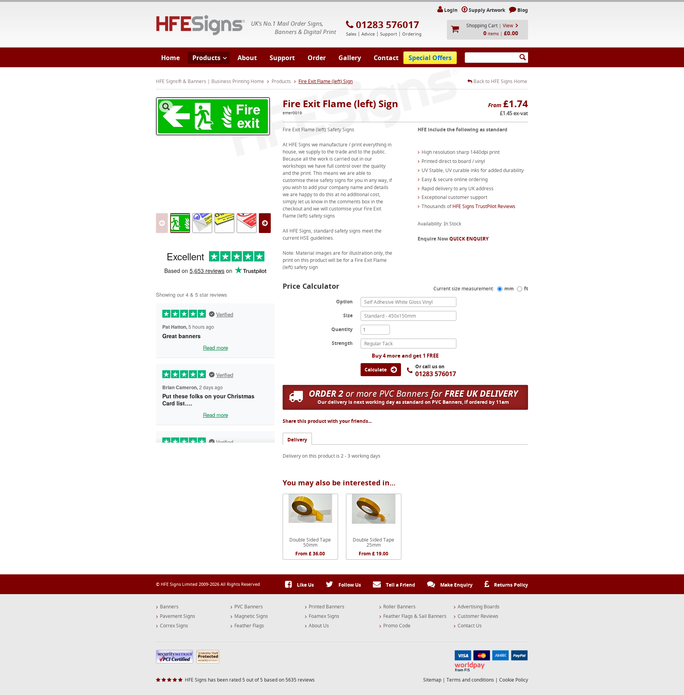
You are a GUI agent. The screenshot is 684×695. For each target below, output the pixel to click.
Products (206, 57)
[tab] (297, 438)
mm (509, 288)
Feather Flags (249, 626)
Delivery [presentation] (297, 439)
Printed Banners (326, 607)
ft (526, 288)
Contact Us (470, 626)
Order (317, 57)
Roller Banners (399, 607)
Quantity (342, 329)
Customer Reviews (478, 616)
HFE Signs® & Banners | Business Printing (200, 25)
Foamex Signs (324, 616)
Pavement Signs (177, 616)
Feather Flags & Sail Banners (414, 616)
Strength (342, 343)
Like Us (305, 584)
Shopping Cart (482, 25)
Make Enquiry (456, 584)
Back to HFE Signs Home (499, 81)
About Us (319, 626)
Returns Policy (510, 584)
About (247, 57)
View (508, 25)
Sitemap (432, 679)
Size (348, 315)
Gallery (349, 57)
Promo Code (396, 626)
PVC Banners (248, 607)
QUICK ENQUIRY (468, 238)
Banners (169, 607)
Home (170, 57)
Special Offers (430, 57)
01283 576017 (387, 24)
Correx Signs (174, 626)
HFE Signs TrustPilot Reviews (483, 206)
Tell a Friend (400, 584)
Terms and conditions (470, 679)
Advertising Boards (479, 607)
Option (344, 301)
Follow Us (349, 584)
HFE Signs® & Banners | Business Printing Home (210, 81)
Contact (386, 57)
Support (282, 57)
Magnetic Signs (251, 616)
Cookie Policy (513, 679)
